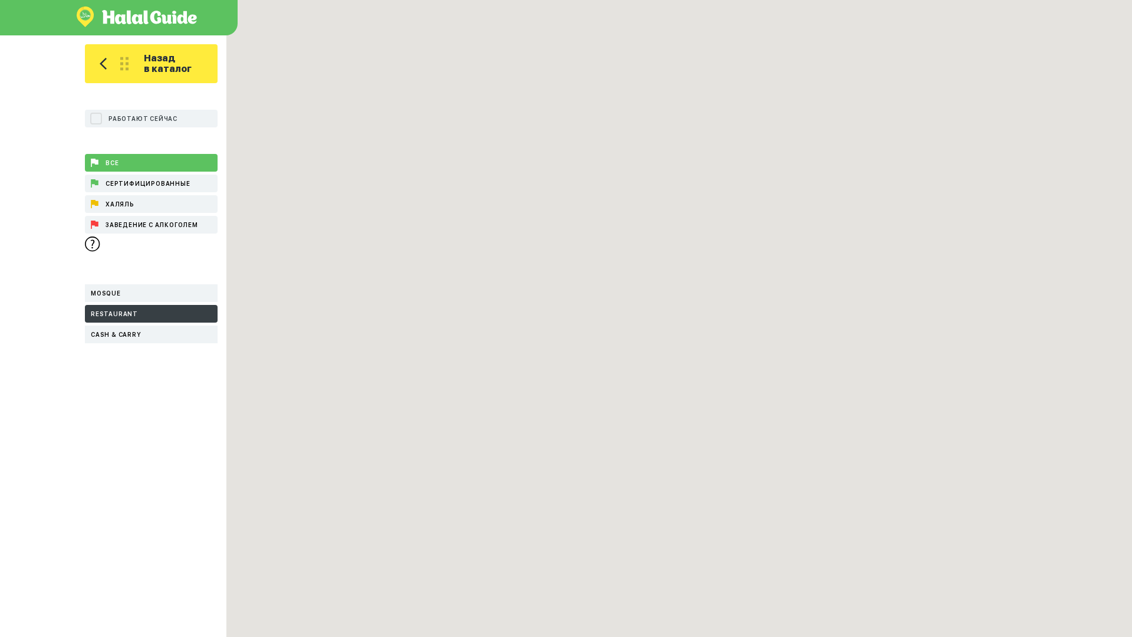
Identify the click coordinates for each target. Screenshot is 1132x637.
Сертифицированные (148, 183)
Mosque (106, 293)
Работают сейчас (142, 118)
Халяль (120, 204)
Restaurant (114, 313)
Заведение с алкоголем (152, 224)
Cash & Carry (116, 334)
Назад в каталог (168, 63)
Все (112, 162)
